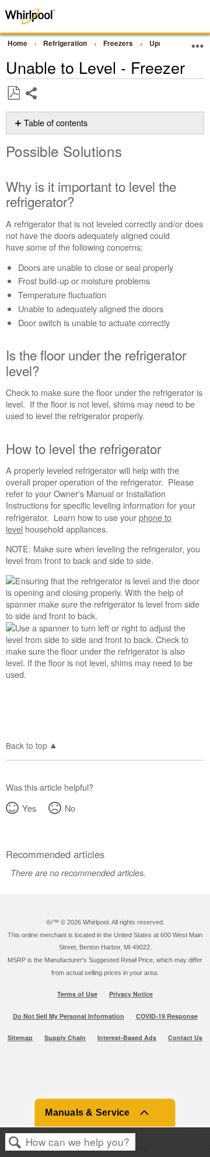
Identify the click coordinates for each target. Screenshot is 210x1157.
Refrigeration (66, 43)
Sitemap (20, 1037)
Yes (29, 808)
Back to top (26, 745)
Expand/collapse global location (197, 41)
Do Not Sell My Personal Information (68, 1016)
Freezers (119, 43)
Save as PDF (13, 93)
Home (18, 43)
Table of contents (56, 122)
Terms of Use (77, 994)
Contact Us (185, 1037)
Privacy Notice (131, 994)
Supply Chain (65, 1037)
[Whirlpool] (42, 16)
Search (15, 1142)
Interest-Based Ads (126, 1037)
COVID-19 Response (167, 1016)
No (70, 808)
